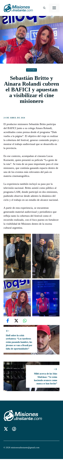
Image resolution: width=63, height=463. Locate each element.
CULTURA (31, 70)
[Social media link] (6, 429)
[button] (44, 8)
